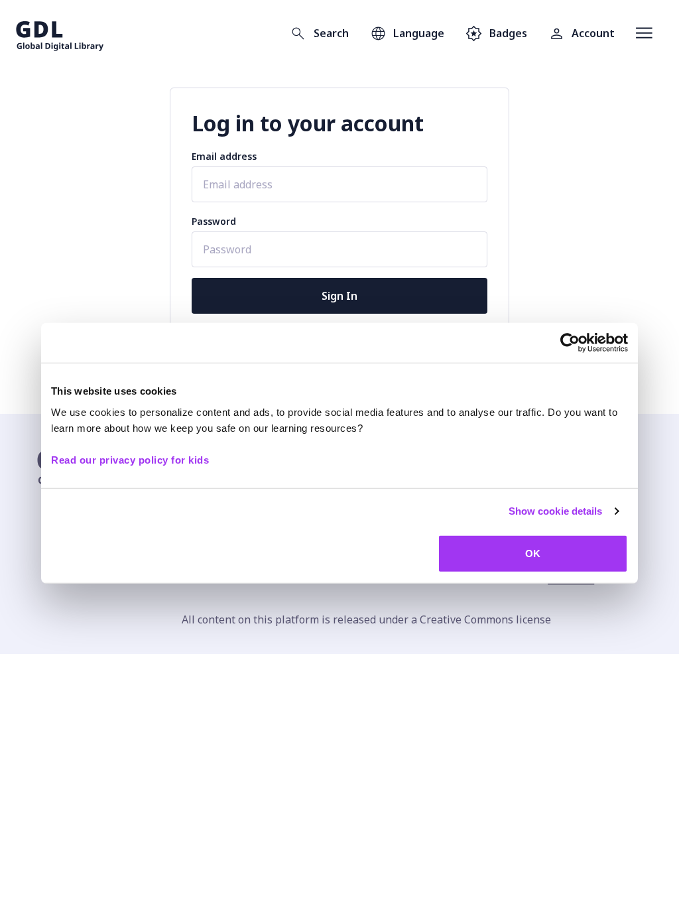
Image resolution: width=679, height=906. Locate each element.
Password (214, 221)
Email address (224, 156)
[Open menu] (644, 33)
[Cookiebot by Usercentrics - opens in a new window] (570, 343)
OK (532, 552)
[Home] (60, 33)
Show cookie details (556, 511)
